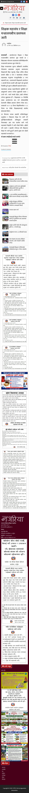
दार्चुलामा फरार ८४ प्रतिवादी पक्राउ (18, 232)
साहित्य (3, 773)
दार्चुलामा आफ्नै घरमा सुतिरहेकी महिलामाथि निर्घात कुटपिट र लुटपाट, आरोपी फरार (17, 188)
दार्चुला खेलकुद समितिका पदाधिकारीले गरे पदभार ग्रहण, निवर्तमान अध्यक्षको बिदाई (17, 203)
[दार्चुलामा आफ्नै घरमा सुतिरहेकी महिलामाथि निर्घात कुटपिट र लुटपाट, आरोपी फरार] (5, 188)
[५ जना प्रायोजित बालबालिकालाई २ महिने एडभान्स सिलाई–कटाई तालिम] (5, 197)
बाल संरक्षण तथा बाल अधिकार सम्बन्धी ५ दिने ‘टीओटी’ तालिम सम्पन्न (17, 241)
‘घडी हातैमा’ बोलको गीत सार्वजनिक (17, 168)
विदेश (3, 777)
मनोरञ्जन (3, 775)
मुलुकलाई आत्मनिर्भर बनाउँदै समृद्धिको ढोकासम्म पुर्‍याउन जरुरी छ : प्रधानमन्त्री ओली (14, 160)
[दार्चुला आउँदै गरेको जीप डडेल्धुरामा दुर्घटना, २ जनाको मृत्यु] (5, 227)
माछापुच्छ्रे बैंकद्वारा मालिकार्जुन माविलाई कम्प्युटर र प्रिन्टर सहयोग (18, 248)
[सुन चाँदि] (24, 17)
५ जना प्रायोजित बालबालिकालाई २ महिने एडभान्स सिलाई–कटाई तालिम (18, 195)
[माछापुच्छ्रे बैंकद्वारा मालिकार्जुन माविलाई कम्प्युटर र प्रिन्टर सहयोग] (5, 249)
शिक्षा (10, 146)
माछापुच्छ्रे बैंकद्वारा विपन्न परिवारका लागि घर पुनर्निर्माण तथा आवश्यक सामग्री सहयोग (18, 219)
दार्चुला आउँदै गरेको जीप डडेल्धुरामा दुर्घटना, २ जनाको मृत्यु (18, 226)
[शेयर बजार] (20, 17)
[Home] (3, 22)
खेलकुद (3, 779)
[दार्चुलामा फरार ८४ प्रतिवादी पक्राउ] (5, 234)
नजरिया (9, 43)
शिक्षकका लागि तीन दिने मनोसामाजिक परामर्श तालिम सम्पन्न (18, 180)
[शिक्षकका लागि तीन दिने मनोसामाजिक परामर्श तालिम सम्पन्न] (5, 181)
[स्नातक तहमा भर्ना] (5, 212)
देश (2, 771)
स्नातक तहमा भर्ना (13, 210)
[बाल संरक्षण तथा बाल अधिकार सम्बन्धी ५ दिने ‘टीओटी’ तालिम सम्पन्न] (5, 241)
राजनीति (3, 769)
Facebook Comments (6, 149)
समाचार (3, 767)
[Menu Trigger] (1, 8)
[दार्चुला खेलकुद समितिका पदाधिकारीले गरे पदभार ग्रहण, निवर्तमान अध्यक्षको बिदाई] (5, 204)
